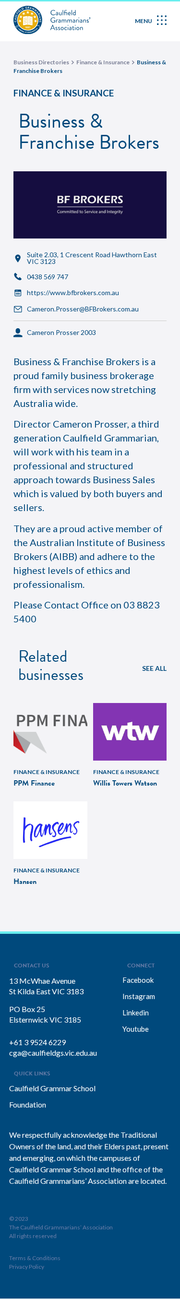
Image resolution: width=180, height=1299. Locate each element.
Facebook (138, 980)
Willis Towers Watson (125, 783)
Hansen (24, 881)
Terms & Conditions (34, 1258)
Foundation (27, 1104)
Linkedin (135, 1012)
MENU (143, 20)
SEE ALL (154, 668)
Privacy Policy (26, 1266)
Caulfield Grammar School (52, 1088)
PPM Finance (34, 783)
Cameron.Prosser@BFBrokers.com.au (83, 309)
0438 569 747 (47, 277)
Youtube (135, 1029)
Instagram (138, 996)
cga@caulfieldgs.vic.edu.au (53, 1052)
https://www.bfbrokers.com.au (73, 292)
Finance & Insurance (63, 92)
